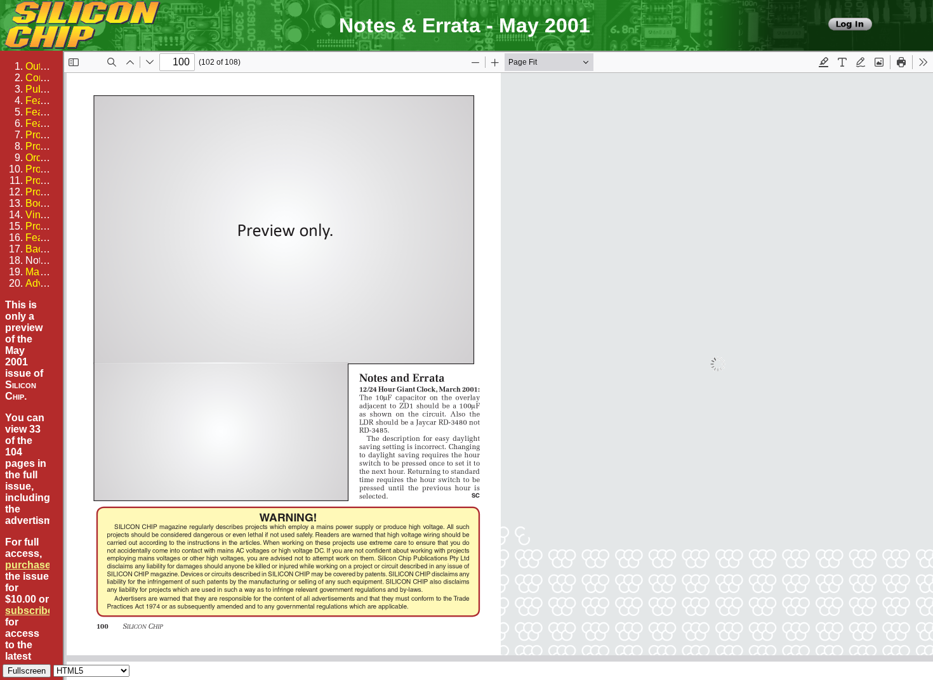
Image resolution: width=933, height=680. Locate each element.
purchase (28, 564)
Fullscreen (27, 671)
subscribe (29, 610)
